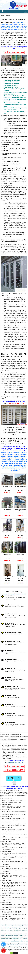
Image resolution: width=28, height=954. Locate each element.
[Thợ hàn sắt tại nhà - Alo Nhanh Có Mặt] (14, 4)
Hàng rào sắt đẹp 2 (20, 554)
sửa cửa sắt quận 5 (7, 456)
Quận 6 (11, 24)
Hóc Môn (7, 29)
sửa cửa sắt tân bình (20, 465)
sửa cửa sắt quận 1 (7, 452)
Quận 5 (7, 24)
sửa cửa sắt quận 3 (7, 454)
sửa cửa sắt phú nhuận (21, 928)
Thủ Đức (18, 26)
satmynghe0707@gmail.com (15, 762)
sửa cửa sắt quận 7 (7, 458)
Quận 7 (16, 24)
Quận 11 (8, 26)
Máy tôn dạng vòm (7, 509)
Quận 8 (20, 24)
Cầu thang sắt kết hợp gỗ (20, 531)
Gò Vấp (3, 28)
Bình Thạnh (24, 26)
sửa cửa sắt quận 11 (8, 461)
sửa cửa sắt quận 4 (20, 454)
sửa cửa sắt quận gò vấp (12, 469)
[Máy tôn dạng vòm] (7, 502)
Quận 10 (3, 26)
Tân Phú (24, 28)
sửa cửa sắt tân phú (8, 467)
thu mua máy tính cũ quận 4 (22, 935)
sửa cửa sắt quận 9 (7, 460)
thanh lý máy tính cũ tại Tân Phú (16, 943)
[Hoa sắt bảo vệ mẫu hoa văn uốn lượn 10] (20, 570)
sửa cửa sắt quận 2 (20, 452)
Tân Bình (7, 28)
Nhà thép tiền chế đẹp (7, 486)
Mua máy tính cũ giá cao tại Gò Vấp (13, 946)
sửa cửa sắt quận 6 (20, 456)
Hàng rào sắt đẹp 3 (7, 554)
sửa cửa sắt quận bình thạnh (13, 463)
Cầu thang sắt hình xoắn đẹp (7, 531)
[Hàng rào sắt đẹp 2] (20, 547)
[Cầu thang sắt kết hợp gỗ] (20, 525)
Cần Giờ (23, 29)
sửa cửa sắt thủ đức (15, 931)
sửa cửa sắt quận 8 (20, 458)
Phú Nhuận (13, 28)
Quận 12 (13, 26)
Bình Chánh (13, 29)
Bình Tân (19, 28)
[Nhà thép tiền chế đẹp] (7, 479)
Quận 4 (3, 24)
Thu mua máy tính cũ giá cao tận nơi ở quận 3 (9, 935)
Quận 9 (24, 24)
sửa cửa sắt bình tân (17, 930)
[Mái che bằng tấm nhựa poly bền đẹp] (20, 502)
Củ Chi (19, 29)
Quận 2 (18, 22)
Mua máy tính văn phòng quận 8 (16, 938)
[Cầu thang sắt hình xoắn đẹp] (7, 525)
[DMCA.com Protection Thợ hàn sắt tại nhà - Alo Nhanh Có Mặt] (14, 953)
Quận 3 (22, 22)
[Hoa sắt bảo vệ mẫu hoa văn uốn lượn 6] (7, 570)
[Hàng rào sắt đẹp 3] (7, 547)
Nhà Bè (3, 29)
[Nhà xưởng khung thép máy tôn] (20, 479)
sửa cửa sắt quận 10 (20, 460)
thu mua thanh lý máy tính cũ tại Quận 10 (16, 940)
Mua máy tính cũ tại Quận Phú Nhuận (14, 944)
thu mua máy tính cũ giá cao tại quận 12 (18, 941)
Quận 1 (14, 22)
